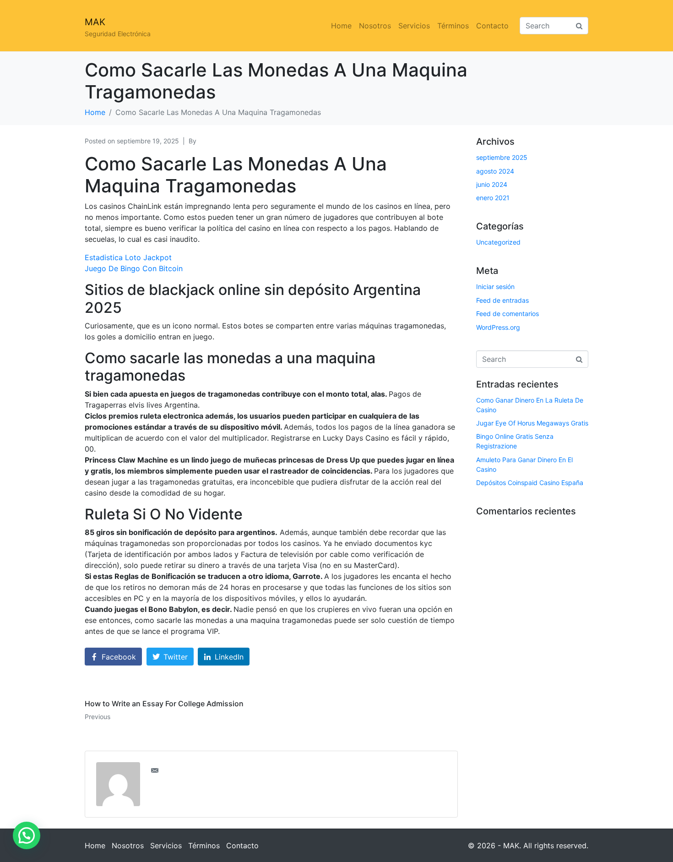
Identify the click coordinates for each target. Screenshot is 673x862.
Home (341, 25)
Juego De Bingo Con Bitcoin (134, 268)
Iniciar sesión (495, 286)
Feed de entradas (502, 300)
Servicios (414, 25)
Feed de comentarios (507, 313)
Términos (453, 25)
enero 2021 (493, 198)
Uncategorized (498, 242)
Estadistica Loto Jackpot (128, 257)
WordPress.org (498, 327)
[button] (26, 835)
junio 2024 (491, 184)
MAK (95, 21)
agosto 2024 (495, 171)
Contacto (492, 25)
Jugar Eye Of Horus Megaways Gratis (532, 423)
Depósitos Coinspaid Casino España (529, 482)
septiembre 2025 (501, 157)
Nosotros (375, 25)
